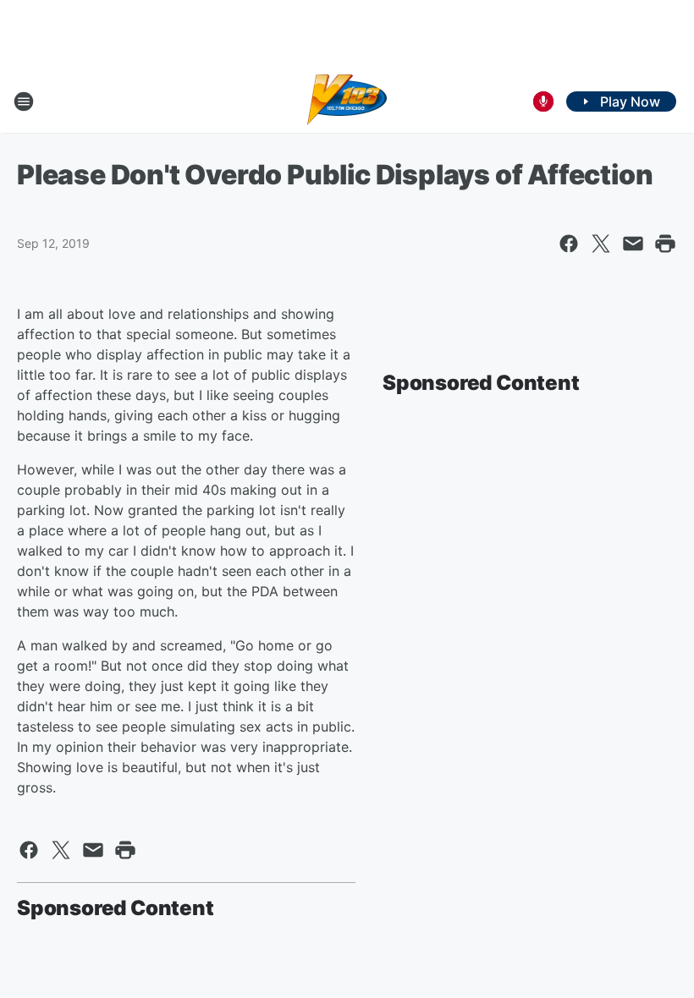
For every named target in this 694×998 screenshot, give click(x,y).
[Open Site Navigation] (24, 101)
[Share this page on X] (601, 243)
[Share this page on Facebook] (569, 243)
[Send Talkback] (543, 101)
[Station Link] (347, 101)
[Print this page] (665, 243)
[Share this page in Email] (633, 243)
